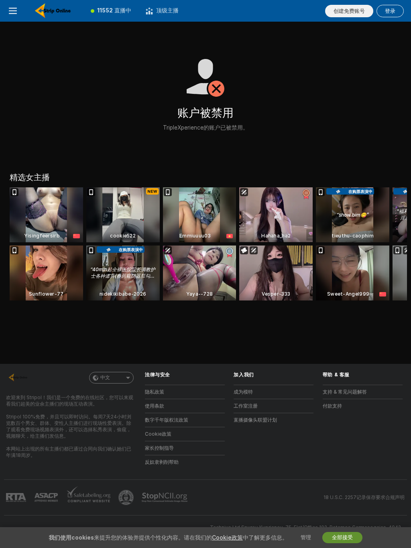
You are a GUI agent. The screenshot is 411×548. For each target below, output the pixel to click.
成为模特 (243, 392)
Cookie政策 (158, 434)
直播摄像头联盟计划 (255, 420)
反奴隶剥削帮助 (162, 462)
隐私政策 (154, 392)
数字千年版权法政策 (166, 420)
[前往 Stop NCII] (165, 497)
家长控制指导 (159, 448)
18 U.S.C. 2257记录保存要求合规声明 (364, 497)
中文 (105, 377)
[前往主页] (54, 11)
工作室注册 (246, 406)
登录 (390, 11)
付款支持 (332, 406)
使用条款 (154, 406)
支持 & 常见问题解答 (345, 392)
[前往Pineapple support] (126, 497)
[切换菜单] (13, 11)
